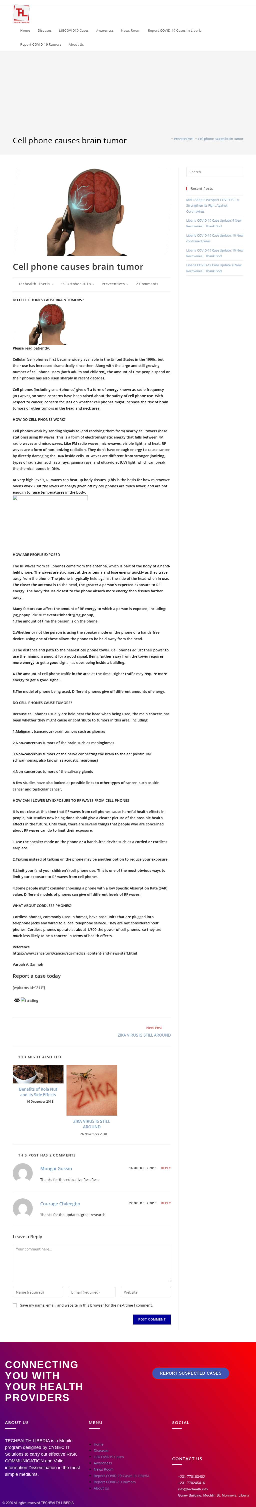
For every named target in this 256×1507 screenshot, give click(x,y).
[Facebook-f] (178, 1443)
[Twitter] (208, 1443)
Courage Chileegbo (60, 1204)
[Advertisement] (128, 97)
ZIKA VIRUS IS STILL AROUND (91, 1124)
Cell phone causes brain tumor (220, 138)
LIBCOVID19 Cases (109, 1456)
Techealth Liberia (34, 283)
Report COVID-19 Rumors (115, 1482)
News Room (104, 1469)
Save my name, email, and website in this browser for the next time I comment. (86, 1305)
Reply (166, 1168)
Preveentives (113, 283)
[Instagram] (193, 1443)
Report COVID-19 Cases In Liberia (121, 1475)
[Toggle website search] (93, 44)
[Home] (168, 138)
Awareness (103, 1463)
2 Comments (147, 283)
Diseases (101, 1450)
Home (99, 1444)
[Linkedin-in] (222, 1443)
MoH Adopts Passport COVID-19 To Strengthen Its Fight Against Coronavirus (212, 205)
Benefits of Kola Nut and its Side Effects (38, 1091)
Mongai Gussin (56, 1168)
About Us (101, 1488)
